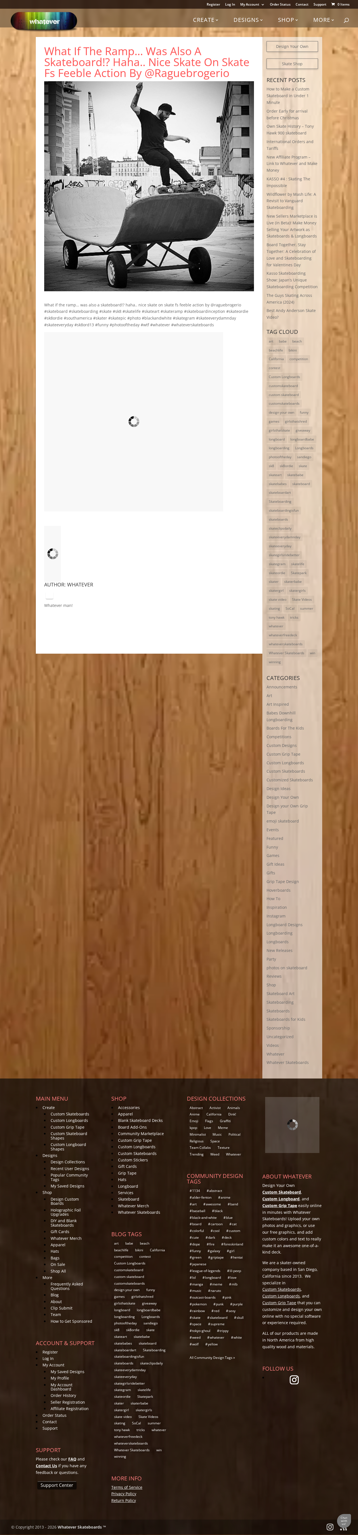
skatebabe (295, 474)
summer (306, 608)
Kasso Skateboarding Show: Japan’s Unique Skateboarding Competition (292, 280)
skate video (277, 599)
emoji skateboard (283, 821)
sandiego (304, 457)
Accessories (129, 1107)
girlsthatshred (296, 421)
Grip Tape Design (283, 881)
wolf (195, 1344)
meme (217, 1284)
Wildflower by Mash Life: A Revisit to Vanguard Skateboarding (291, 201)
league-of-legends (206, 1270)
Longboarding (280, 933)
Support (320, 5)
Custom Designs (282, 745)
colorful (198, 1230)
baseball (198, 1210)
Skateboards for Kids (286, 1019)
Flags (209, 1121)
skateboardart (280, 492)
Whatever (80, 584)
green (196, 1257)
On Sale (58, 1264)
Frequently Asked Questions (67, 1286)
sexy (232, 1310)
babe (283, 341)
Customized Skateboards (290, 779)
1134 (196, 1190)
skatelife (297, 564)
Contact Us (46, 1466)
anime (225, 1197)
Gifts (271, 872)
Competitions (279, 736)
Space (215, 1141)
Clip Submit (61, 1308)
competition (298, 359)
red (216, 1310)
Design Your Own (292, 46)
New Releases (280, 950)
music (196, 1290)
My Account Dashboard (61, 1387)
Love (207, 1127)
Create (204, 20)
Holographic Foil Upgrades (66, 1212)
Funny (272, 847)
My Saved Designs (67, 1186)
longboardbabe (302, 439)
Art (269, 695)
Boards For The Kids (285, 728)
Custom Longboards (284, 376)
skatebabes (278, 483)
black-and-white (204, 1217)
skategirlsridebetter (284, 555)
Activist (215, 1107)
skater (274, 581)
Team (56, 1314)
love (233, 1277)
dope (196, 1244)
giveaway (303, 430)
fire (212, 1244)
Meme (223, 1127)
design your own (281, 412)
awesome (213, 1204)
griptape (217, 1257)
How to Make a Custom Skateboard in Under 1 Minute (288, 95)
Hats (55, 1251)
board (196, 1224)
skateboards (278, 519)
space (196, 1324)
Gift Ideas (275, 864)
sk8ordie (286, 465)
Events (273, 829)
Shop (286, 20)
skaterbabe (293, 581)
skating (274, 608)
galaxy (215, 1251)
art (271, 341)
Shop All (58, 1271)
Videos (273, 1045)
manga (197, 1284)
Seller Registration (68, 1402)
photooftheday (280, 457)
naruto (216, 1290)
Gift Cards (60, 1231)
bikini (293, 350)
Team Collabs (200, 1147)
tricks (294, 617)
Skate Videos (302, 599)
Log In (230, 5)
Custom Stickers (133, 1160)
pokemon (199, 1304)
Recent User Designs (70, 1168)
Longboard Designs (285, 924)
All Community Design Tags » (212, 1357)
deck (228, 1237)
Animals (233, 1107)
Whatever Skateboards (286, 653)
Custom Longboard (281, 1199)
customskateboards (284, 403)
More (321, 20)
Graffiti (225, 1121)
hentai (238, 1257)
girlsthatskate (279, 430)
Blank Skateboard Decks (140, 1120)
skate (303, 465)
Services (125, 1192)
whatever (276, 626)
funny (304, 412)
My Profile (60, 1378)
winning (275, 662)
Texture (224, 1147)
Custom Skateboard (281, 1192)
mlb (234, 1284)
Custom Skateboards (286, 771)
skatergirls (297, 590)
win (312, 653)
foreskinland (233, 1244)
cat (234, 1224)
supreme (218, 1324)
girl (231, 1251)
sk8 (271, 465)
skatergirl (276, 590)
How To (273, 898)
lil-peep (235, 1270)
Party (271, 959)
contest (274, 367)
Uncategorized (280, 1036)
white (238, 1337)
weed (196, 1337)
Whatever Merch (66, 1238)
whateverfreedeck (283, 635)
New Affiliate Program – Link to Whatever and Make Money (292, 163)
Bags (55, 1258)
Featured (275, 838)
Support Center (57, 1485)
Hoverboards (279, 890)
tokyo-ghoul (201, 1330)
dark (211, 1237)
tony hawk (276, 617)
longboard (277, 439)
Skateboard (128, 1199)
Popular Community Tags (69, 1177)
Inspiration (277, 907)
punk (219, 1304)
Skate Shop (292, 63)
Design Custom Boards (65, 1201)
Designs (246, 20)
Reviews (274, 976)
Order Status (280, 5)
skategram (277, 564)
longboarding (279, 448)
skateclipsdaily (280, 528)
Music (217, 1134)
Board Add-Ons (132, 1127)
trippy (224, 1330)
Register (213, 5)
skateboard (301, 483)
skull (240, 1317)
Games (273, 855)
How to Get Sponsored (71, 1321)
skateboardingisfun (284, 510)
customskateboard (283, 385)
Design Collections (68, 1161)
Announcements (282, 687)
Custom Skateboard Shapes (69, 1135)
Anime (195, 1114)
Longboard (128, 1186)
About (56, 1301)
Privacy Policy (123, 1494)
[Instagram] (49, 595)
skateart (275, 474)
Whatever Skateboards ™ (82, 1527)
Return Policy (123, 1500)
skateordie (277, 572)
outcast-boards (204, 1297)
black (219, 1210)
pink (228, 1297)
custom (234, 1230)
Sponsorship (278, 1028)
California (276, 359)
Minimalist (198, 1134)
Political (235, 1134)
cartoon (217, 1224)
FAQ (72, 1459)
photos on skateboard (287, 967)
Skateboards (278, 1011)
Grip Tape (127, 1173)
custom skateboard (284, 394)
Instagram (276, 916)
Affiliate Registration (70, 1408)
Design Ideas (279, 788)
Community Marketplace (141, 1133)
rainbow (198, 1310)
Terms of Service (126, 1487)
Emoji (194, 1121)
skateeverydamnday (284, 537)
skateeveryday (280, 546)
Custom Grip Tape (283, 754)
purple (238, 1304)
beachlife (276, 350)
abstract (215, 1190)
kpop (193, 1127)
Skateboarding (280, 501)
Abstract (196, 1107)
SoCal (290, 608)
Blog (55, 1295)
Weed (214, 1154)
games (274, 421)
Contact (302, 5)
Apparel (58, 1244)
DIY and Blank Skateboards (64, 1222)
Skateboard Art (281, 993)
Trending (197, 1154)
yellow (213, 1344)
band (234, 1204)
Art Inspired (278, 704)
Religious (197, 1141)
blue (229, 1217)
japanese (199, 1264)
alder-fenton (201, 1197)
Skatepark (299, 572)
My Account (249, 5)
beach (297, 341)
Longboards (304, 448)
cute (195, 1237)
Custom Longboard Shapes (68, 1146)
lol (194, 1277)
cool (216, 1230)
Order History (63, 1395)
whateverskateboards (286, 644)
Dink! (232, 1114)
